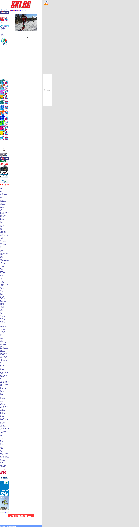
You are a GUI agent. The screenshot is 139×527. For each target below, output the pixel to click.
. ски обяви (2, 27)
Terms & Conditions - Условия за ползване (6, 526)
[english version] (2, 10)
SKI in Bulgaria (24, 36)
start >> (35, 12)
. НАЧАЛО (1, 22)
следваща (31, 12)
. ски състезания (2, 29)
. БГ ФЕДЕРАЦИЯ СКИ (3, 44)
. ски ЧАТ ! (1, 34)
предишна (15, 12)
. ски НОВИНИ (2, 23)
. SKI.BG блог (2, 33)
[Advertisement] (47, 22)
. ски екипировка (2, 28)
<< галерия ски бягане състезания (22, 11)
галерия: (21, 12)
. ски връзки (2, 35)
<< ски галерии (39, 11)
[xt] (15, 526)
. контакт (1, 36)
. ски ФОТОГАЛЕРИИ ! (3, 32)
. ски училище (2, 30)
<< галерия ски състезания (32, 11)
